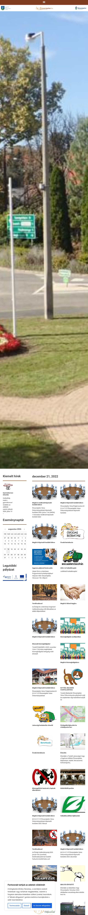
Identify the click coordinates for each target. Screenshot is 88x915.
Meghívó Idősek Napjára (68, 603)
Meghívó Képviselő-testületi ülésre (71, 503)
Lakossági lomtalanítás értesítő (42, 725)
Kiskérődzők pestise (67, 788)
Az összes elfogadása (41, 905)
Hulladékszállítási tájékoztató (70, 816)
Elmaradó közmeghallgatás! (41, 644)
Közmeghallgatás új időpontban (70, 637)
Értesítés (63, 753)
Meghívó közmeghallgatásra (69, 662)
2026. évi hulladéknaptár (68, 568)
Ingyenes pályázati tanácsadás (42, 568)
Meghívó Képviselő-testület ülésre (43, 816)
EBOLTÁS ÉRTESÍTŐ (67, 884)
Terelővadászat (37, 603)
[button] (44, 2)
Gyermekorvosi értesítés (8, 494)
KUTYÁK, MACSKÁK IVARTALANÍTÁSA (67, 689)
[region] (30, 895)
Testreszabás (14, 905)
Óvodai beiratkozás (66, 542)
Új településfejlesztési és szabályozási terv (68, 726)
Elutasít (26, 905)
